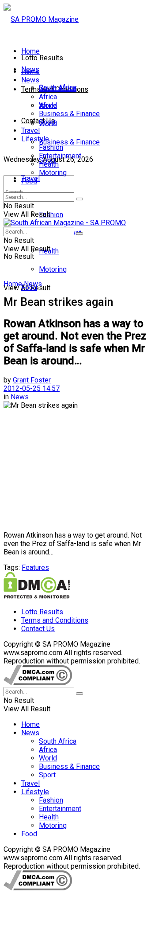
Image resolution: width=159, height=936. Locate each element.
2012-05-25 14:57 (32, 388)
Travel (30, 130)
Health (49, 164)
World (48, 105)
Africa (48, 97)
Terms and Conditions (54, 620)
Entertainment (60, 156)
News (30, 80)
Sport (47, 122)
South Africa (57, 88)
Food (29, 181)
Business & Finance (69, 142)
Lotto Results (42, 58)
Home (30, 51)
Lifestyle (35, 139)
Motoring (53, 269)
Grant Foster (32, 380)
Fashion (51, 215)
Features (35, 567)
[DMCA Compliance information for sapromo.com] (38, 683)
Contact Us (38, 121)
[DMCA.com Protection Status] (37, 596)
